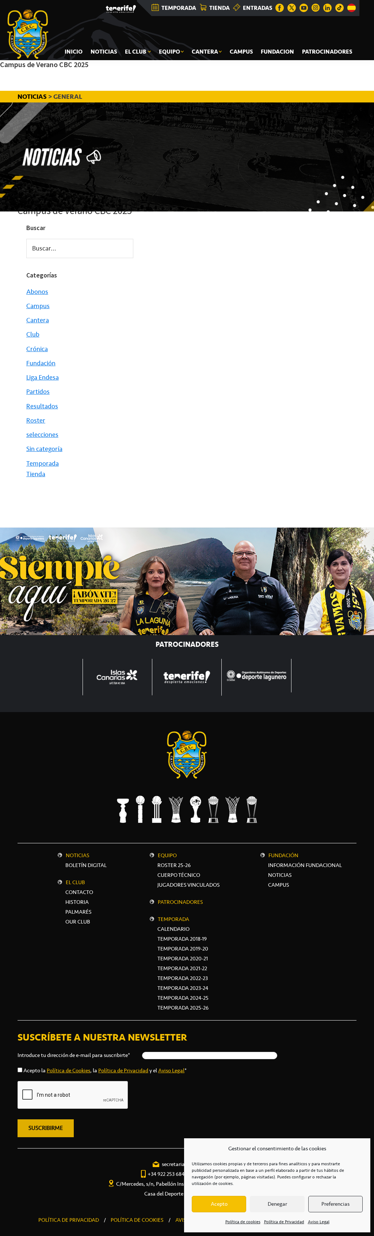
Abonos (37, 292)
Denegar (277, 1204)
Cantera (37, 320)
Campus (38, 306)
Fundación (41, 363)
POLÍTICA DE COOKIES (137, 1220)
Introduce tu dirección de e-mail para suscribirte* (74, 1055)
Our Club (77, 921)
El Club (75, 882)
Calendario (173, 929)
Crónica (37, 349)
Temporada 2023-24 (182, 988)
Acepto (219, 1204)
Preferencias (335, 1204)
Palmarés (78, 911)
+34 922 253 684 (166, 1174)
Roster (35, 420)
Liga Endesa (42, 377)
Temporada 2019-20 (182, 948)
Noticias (77, 855)
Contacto (79, 892)
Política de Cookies (68, 1070)
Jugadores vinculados (188, 885)
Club (32, 334)
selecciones (42, 435)
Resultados (42, 406)
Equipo (167, 855)
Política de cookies (242, 1221)
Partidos (38, 391)
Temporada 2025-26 (183, 1007)
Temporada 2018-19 (182, 938)
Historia (77, 902)
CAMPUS (278, 885)
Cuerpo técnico (178, 875)
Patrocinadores (180, 902)
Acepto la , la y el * (105, 1070)
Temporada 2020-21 (182, 958)
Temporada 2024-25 (183, 998)
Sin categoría (44, 449)
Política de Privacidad (284, 1221)
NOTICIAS (33, 97)
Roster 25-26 (174, 865)
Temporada (42, 463)
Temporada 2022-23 (182, 978)
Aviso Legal (318, 1221)
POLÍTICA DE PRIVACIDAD (68, 1220)
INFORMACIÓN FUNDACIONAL (305, 865)
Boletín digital (86, 865)
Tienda (35, 474)
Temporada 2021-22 (182, 968)
